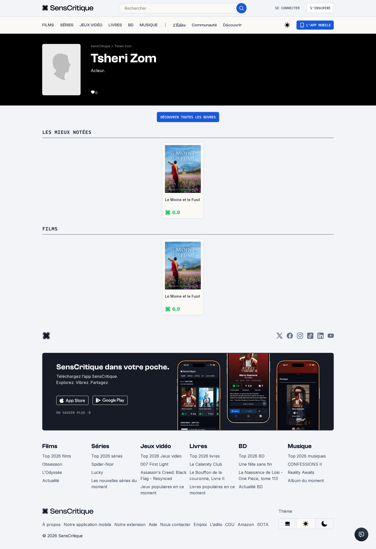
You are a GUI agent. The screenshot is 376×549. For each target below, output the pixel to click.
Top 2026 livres (205, 456)
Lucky (97, 472)
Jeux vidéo (155, 446)
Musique (300, 446)
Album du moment (306, 480)
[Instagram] (300, 337)
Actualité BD (251, 486)
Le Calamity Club (206, 464)
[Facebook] (290, 337)
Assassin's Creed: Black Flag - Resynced (163, 475)
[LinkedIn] (320, 337)
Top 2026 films (56, 456)
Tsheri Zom (122, 46)
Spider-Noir (102, 464)
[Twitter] (280, 337)
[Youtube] (331, 337)
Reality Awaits (301, 472)
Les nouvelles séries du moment (114, 483)
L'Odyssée (52, 472)
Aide (153, 524)
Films (49, 446)
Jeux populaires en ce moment (162, 489)
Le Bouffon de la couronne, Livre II (207, 475)
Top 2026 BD (251, 456)
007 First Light (154, 464)
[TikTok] (310, 337)
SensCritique (100, 46)
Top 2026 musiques (307, 456)
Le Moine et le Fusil (182, 199)
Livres (198, 446)
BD (243, 446)
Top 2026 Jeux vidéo (161, 456)
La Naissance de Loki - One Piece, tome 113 (261, 475)
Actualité (50, 480)
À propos (51, 524)
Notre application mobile (87, 524)
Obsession (52, 464)
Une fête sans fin (255, 464)
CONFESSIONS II (305, 464)
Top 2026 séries (107, 456)
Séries (100, 446)
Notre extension (130, 524)
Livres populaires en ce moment (212, 489)
